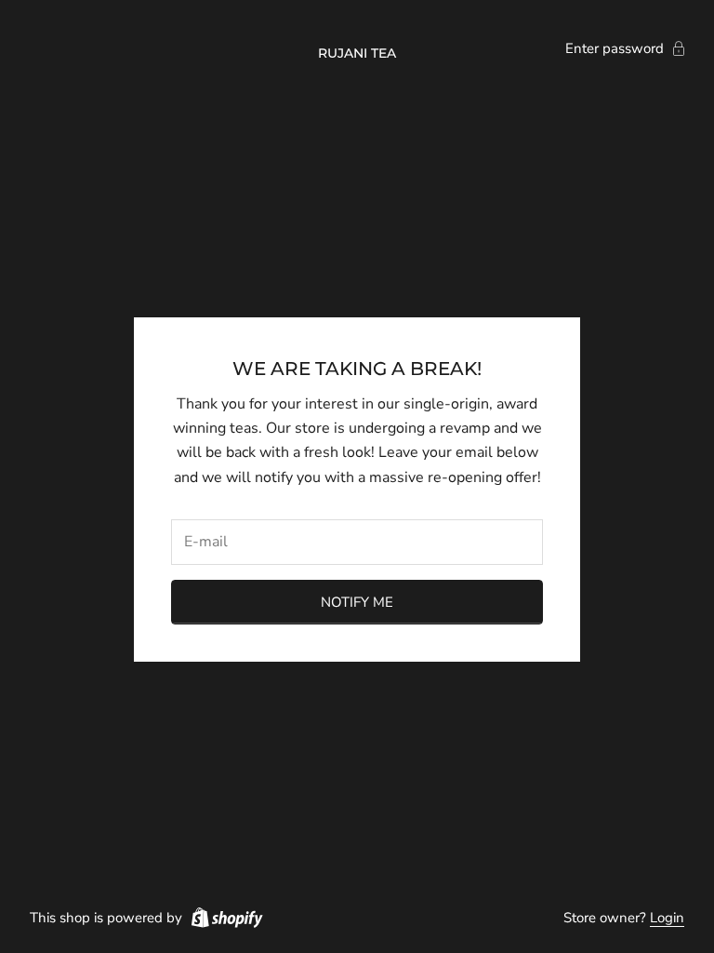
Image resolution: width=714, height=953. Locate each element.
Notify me (357, 602)
